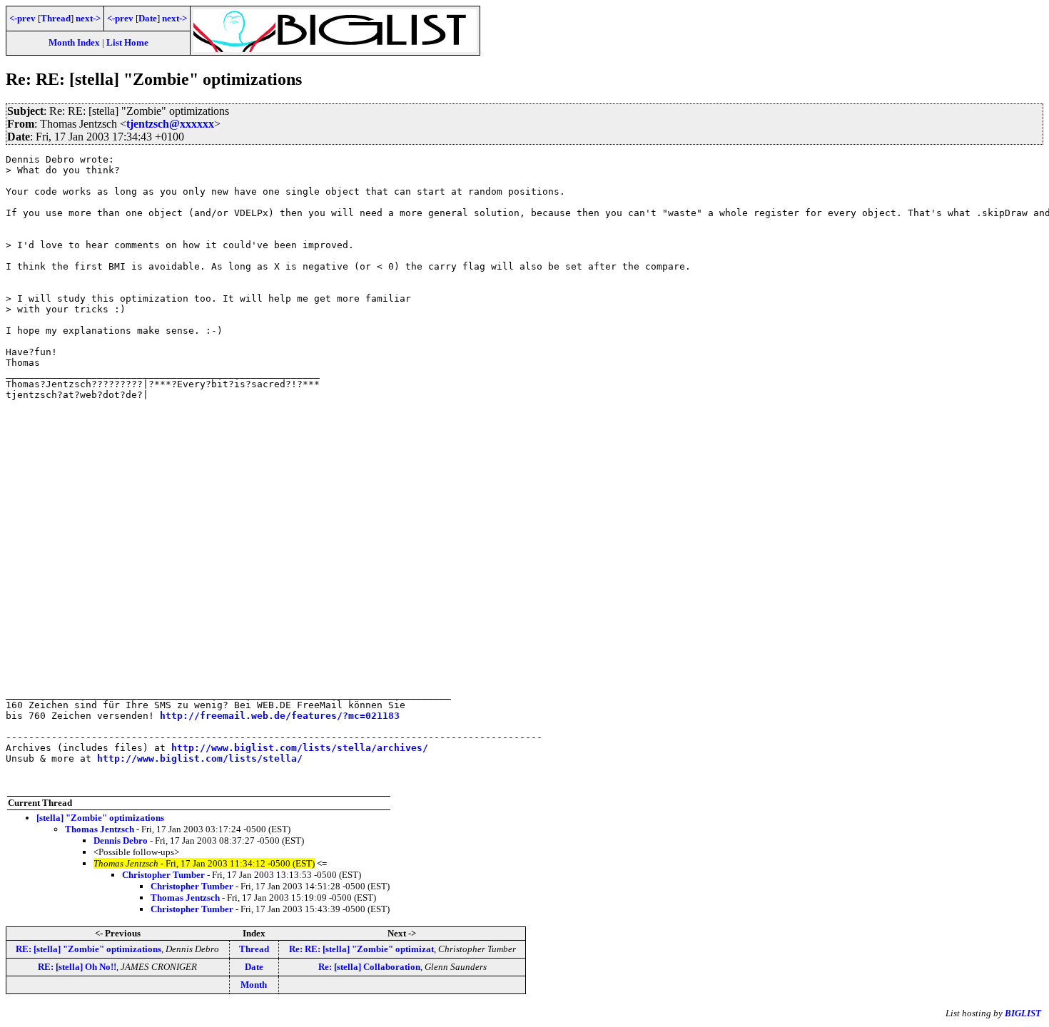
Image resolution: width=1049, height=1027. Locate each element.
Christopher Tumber (163, 874)
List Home (127, 42)
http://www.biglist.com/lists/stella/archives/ (299, 747)
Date (147, 18)
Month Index (74, 42)
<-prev (22, 18)
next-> (88, 18)
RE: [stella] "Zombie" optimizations (88, 949)
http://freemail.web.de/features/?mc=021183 (280, 715)
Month (253, 984)
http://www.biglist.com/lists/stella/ (200, 758)
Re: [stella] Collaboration (369, 966)
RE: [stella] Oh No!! (77, 966)
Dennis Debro (120, 840)
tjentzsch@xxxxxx (170, 124)
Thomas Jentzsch (99, 829)
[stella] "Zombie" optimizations (100, 817)
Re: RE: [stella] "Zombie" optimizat (361, 949)
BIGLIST (1023, 1013)
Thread (56, 18)
